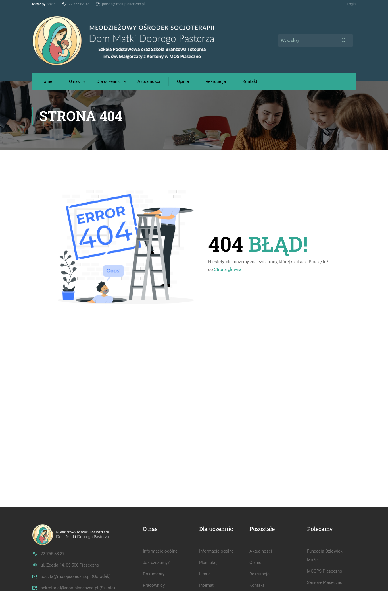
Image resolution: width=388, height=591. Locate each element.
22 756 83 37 (78, 4)
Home (46, 81)
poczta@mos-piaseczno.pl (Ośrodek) (75, 576)
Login (351, 4)
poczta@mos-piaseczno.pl (123, 4)
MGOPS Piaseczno (324, 571)
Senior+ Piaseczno (325, 582)
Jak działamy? (156, 562)
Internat (206, 585)
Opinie (183, 81)
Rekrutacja (216, 81)
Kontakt (250, 81)
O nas (74, 81)
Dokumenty (153, 573)
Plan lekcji (209, 562)
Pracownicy (154, 585)
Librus (205, 573)
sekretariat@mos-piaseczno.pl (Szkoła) (78, 587)
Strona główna (227, 269)
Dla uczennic (109, 81)
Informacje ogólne (160, 551)
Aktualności (148, 81)
